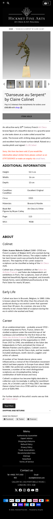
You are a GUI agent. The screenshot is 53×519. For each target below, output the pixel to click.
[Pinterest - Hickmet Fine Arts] (28, 490)
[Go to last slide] (4, 84)
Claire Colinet (11, 399)
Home (11, 29)
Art (40, 127)
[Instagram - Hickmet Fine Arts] (24, 490)
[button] (11, 84)
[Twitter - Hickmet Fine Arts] (16, 490)
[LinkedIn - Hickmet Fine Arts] (36, 490)
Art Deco (44, 263)
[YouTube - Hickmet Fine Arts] (32, 490)
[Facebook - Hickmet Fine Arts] (20, 490)
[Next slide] (48, 84)
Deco (44, 127)
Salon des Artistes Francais (15, 337)
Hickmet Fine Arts (21, 510)
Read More (9, 406)
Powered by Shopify (36, 510)
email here (40, 158)
